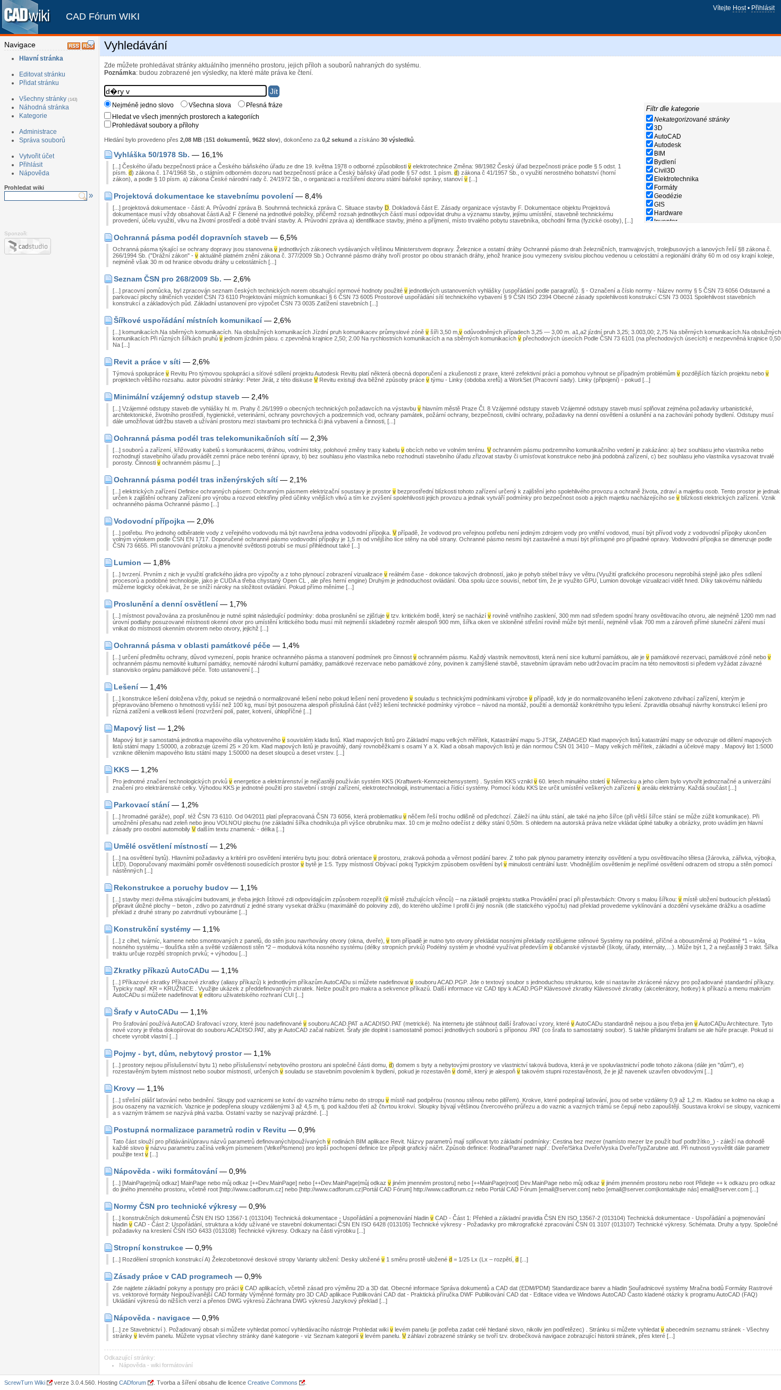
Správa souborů (42, 140)
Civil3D (664, 170)
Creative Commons (273, 1382)
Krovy (124, 1088)
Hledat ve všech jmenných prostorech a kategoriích (185, 117)
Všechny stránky (42, 99)
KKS (121, 769)
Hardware (668, 213)
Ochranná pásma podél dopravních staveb (191, 237)
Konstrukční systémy (152, 929)
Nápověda (34, 173)
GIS (659, 204)
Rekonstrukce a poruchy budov (171, 887)
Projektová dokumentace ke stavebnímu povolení (203, 196)
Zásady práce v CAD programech (173, 1276)
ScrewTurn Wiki (24, 1382)
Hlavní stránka (41, 58)
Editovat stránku (42, 74)
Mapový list (135, 728)
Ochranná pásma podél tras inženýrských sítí (196, 479)
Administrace (38, 131)
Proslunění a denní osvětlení (166, 604)
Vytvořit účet (36, 156)
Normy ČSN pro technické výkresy (175, 1206)
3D (658, 128)
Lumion (127, 562)
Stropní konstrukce (148, 1247)
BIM (659, 153)
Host (739, 8)
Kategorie (33, 116)
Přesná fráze (264, 105)
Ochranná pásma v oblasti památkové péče (192, 645)
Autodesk (667, 145)
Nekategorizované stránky (691, 119)
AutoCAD (667, 136)
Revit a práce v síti (147, 361)
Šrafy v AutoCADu (146, 1012)
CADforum (132, 1382)
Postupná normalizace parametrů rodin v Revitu (200, 1129)
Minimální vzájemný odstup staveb (177, 397)
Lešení (126, 687)
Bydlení (665, 162)
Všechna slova (210, 105)
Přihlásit (763, 8)
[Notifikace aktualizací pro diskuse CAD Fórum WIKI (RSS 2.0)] (88, 47)
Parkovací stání (141, 804)
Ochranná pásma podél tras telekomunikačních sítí (206, 438)
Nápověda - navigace (152, 1318)
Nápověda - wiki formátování (165, 1171)
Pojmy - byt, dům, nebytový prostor (178, 1053)
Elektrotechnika (676, 179)
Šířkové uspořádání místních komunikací (188, 320)
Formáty (665, 187)
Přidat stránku (39, 83)
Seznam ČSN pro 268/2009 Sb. (168, 279)
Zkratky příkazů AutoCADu (161, 970)
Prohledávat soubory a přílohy (155, 125)
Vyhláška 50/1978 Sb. (152, 154)
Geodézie (668, 196)
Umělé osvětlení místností (161, 846)
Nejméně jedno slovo (143, 105)
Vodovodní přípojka (149, 521)
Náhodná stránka (44, 107)
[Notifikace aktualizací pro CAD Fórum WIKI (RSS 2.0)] (73, 47)
